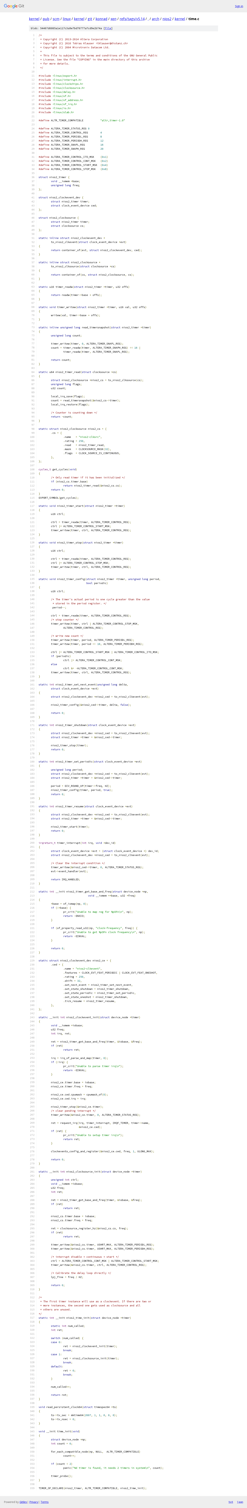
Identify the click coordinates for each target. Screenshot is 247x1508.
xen (113, 18)
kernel (34, 18)
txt (230, 1502)
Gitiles (23, 1502)
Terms (45, 1502)
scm (56, 18)
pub (46, 18)
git (90, 18)
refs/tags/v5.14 (132, 18)
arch (155, 18)
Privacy (33, 1502)
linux (67, 18)
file (108, 28)
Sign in (239, 6)
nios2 (166, 18)
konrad (101, 18)
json (240, 1502)
